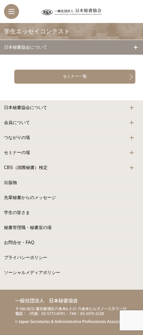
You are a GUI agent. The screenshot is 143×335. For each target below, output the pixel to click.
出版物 (10, 182)
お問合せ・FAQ (19, 242)
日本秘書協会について (25, 47)
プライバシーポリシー (25, 257)
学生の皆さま (17, 212)
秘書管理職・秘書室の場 (28, 227)
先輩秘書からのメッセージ (30, 197)
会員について (17, 122)
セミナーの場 (17, 152)
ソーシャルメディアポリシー (32, 272)
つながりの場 (17, 137)
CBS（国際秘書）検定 (26, 167)
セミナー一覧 (75, 76)
